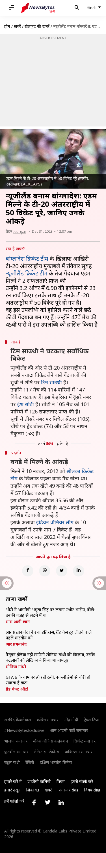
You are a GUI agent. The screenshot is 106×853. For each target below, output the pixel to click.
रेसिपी (29, 762)
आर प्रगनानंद (16, 644)
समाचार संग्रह (69, 790)
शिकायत (32, 790)
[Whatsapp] (44, 570)
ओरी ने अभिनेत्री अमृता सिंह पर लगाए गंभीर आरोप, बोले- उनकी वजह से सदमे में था (51, 613)
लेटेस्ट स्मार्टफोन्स (46, 751)
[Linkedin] (78, 570)
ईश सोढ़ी (25, 404)
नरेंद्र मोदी (71, 719)
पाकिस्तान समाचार (78, 751)
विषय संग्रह (92, 790)
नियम (61, 781)
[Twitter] (61, 570)
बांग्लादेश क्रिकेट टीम (27, 259)
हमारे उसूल (12, 790)
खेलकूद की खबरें (37, 26)
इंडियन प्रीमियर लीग (54, 522)
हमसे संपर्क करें (82, 781)
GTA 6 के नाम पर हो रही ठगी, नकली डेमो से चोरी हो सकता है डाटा (48, 680)
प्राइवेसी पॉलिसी (39, 781)
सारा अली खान (18, 621)
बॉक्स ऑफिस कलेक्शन (50, 741)
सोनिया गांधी (16, 666)
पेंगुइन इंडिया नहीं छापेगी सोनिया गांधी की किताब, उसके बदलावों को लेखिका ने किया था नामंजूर (50, 658)
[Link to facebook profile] (34, 802)
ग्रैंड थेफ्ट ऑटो (17, 689)
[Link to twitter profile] (47, 802)
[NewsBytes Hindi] (38, 8)
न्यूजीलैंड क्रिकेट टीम (26, 273)
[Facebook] (27, 570)
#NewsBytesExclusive (24, 730)
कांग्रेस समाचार (48, 719)
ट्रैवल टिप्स (91, 719)
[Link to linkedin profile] (61, 802)
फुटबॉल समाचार (16, 751)
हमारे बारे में (13, 781)
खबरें (17, 26)
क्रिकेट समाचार (84, 741)
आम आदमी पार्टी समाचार (69, 730)
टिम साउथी (51, 382)
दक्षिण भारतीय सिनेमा (56, 762)
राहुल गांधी (12, 762)
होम (7, 26)
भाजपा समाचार (15, 741)
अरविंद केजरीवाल (17, 719)
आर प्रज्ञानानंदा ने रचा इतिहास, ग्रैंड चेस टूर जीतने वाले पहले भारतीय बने (49, 635)
